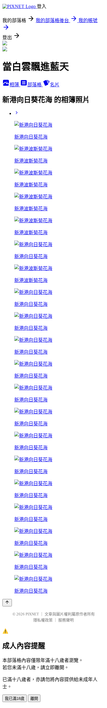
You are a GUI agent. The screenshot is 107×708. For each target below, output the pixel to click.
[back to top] (7, 602)
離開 (34, 698)
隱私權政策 (43, 620)
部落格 (35, 84)
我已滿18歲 (14, 698)
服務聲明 (66, 620)
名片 (54, 84)
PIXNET (32, 614)
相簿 (15, 84)
